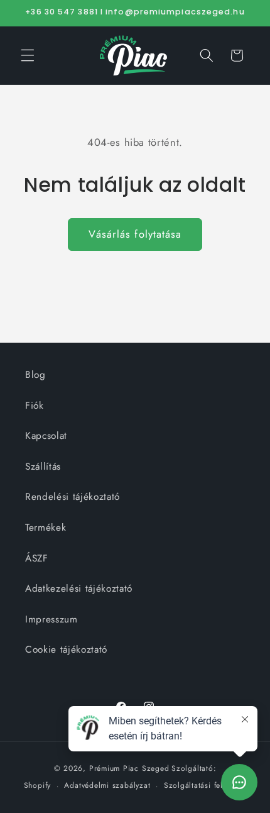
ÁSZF (36, 558)
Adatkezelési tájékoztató (78, 588)
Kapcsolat (46, 436)
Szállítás (43, 466)
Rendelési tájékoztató (72, 497)
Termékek (45, 527)
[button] (28, 55)
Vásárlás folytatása (135, 233)
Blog (35, 375)
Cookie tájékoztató (66, 649)
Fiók (34, 405)
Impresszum (51, 619)
